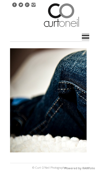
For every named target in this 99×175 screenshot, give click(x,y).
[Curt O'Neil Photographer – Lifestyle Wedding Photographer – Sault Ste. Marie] (61, 27)
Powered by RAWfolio (79, 168)
